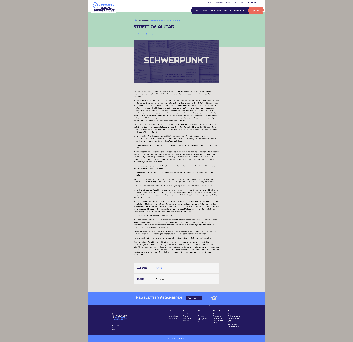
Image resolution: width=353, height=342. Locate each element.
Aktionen (171, 314)
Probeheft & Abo (218, 318)
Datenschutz (172, 338)
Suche (209, 2)
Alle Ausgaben (217, 316)
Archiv (215, 322)
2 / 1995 (159, 268)
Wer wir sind (202, 314)
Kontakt (241, 2)
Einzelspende (232, 314)
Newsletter (219, 2)
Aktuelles (186, 314)
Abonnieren (192, 298)
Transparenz (202, 322)
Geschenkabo (232, 324)
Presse (227, 2)
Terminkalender (173, 316)
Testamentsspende (234, 326)
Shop (234, 2)
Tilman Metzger (145, 34)
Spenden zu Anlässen (231, 321)
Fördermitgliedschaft (234, 316)
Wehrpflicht (187, 320)
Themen (186, 316)
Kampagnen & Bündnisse (202, 319)
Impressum (181, 338)
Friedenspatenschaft (234, 318)
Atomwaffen (187, 318)
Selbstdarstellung (218, 320)
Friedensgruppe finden (173, 319)
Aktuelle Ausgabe (218, 314)
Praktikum (201, 316)
